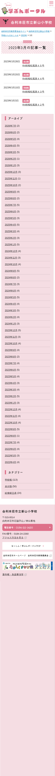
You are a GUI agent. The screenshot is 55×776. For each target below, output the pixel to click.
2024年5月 (10, 297)
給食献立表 (11, 493)
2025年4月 (10, 225)
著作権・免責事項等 (12, 574)
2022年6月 (10, 449)
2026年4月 (10, 145)
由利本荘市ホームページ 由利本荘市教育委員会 (25, 555)
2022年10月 (11, 422)
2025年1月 (10, 244)
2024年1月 (10, 323)
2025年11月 (11, 178)
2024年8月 (10, 277)
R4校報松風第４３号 (33, 91)
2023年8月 (10, 356)
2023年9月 (10, 350)
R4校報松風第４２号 (33, 104)
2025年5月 (10, 218)
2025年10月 (11, 185)
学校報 (26, 88)
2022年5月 (10, 455)
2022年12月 (11, 409)
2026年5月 (10, 139)
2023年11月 (11, 337)
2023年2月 (10, 396)
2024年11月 (11, 258)
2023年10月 (11, 343)
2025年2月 (10, 238)
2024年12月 (11, 251)
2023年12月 (11, 330)
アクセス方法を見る (12, 537)
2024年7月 (10, 284)
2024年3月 (10, 310)
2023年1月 (10, 403)
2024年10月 (11, 264)
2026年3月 (10, 152)
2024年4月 (10, 304)
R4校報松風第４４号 (33, 78)
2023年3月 (10, 389)
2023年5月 (10, 376)
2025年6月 (10, 211)
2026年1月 (10, 165)
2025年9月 (10, 192)
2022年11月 (11, 416)
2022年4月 (10, 462)
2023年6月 (10, 370)
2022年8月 (10, 436)
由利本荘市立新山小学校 (31, 22)
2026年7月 (10, 126)
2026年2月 (10, 159)
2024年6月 (10, 290)
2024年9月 (10, 271)
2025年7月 (10, 205)
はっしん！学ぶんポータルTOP (26, 545)
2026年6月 (10, 132)
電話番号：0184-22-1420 (18, 527)
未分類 (26, 62)
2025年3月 (10, 231)
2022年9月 (10, 429)
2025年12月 (11, 172)
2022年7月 (10, 442)
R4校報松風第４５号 (33, 65)
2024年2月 (10, 317)
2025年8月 (10, 198)
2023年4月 (10, 383)
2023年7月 (10, 363)
